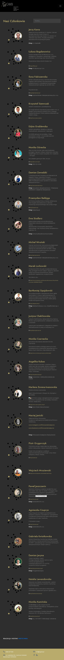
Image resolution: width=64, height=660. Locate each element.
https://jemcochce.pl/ (35, 161)
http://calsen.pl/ (33, 457)
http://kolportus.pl (34, 207)
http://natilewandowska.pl (36, 593)
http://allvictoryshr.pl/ (35, 616)
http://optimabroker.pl (35, 255)
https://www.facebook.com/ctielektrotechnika (40, 473)
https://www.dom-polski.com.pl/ (37, 404)
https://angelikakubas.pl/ (35, 374)
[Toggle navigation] (60, 6)
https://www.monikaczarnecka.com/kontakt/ (40, 353)
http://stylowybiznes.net (35, 330)
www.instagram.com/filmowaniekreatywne (41, 425)
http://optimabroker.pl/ (35, 93)
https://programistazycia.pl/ (36, 568)
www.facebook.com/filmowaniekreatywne (41, 428)
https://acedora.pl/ (34, 499)
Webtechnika (23, 639)
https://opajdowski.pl (34, 303)
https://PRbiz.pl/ (33, 66)
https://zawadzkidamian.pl (36, 185)
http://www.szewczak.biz (36, 118)
